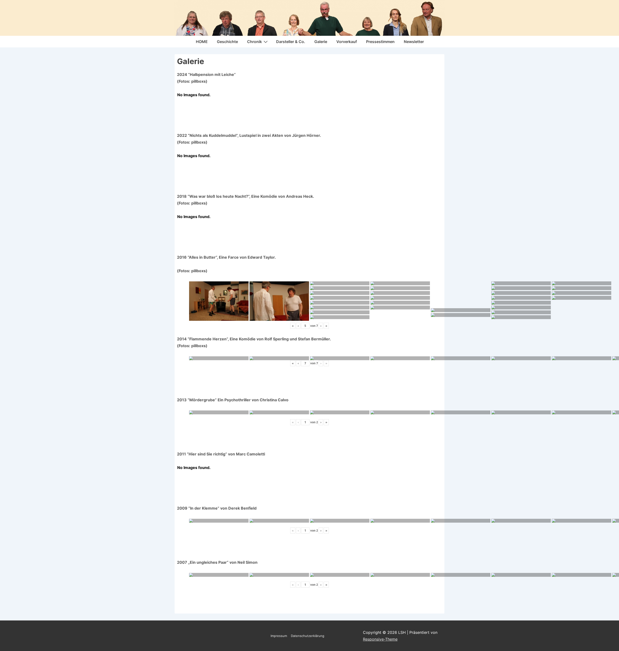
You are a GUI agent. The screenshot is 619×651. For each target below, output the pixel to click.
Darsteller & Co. (290, 41)
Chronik (254, 41)
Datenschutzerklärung (307, 636)
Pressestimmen (380, 41)
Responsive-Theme (380, 639)
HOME (202, 41)
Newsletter (414, 41)
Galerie (320, 41)
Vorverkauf (346, 41)
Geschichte (227, 41)
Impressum (279, 636)
